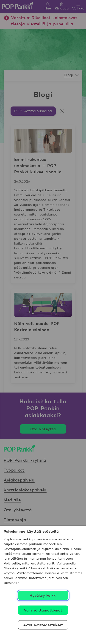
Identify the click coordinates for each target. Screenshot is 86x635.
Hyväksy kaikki (43, 595)
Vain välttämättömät (43, 610)
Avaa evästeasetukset (43, 625)
